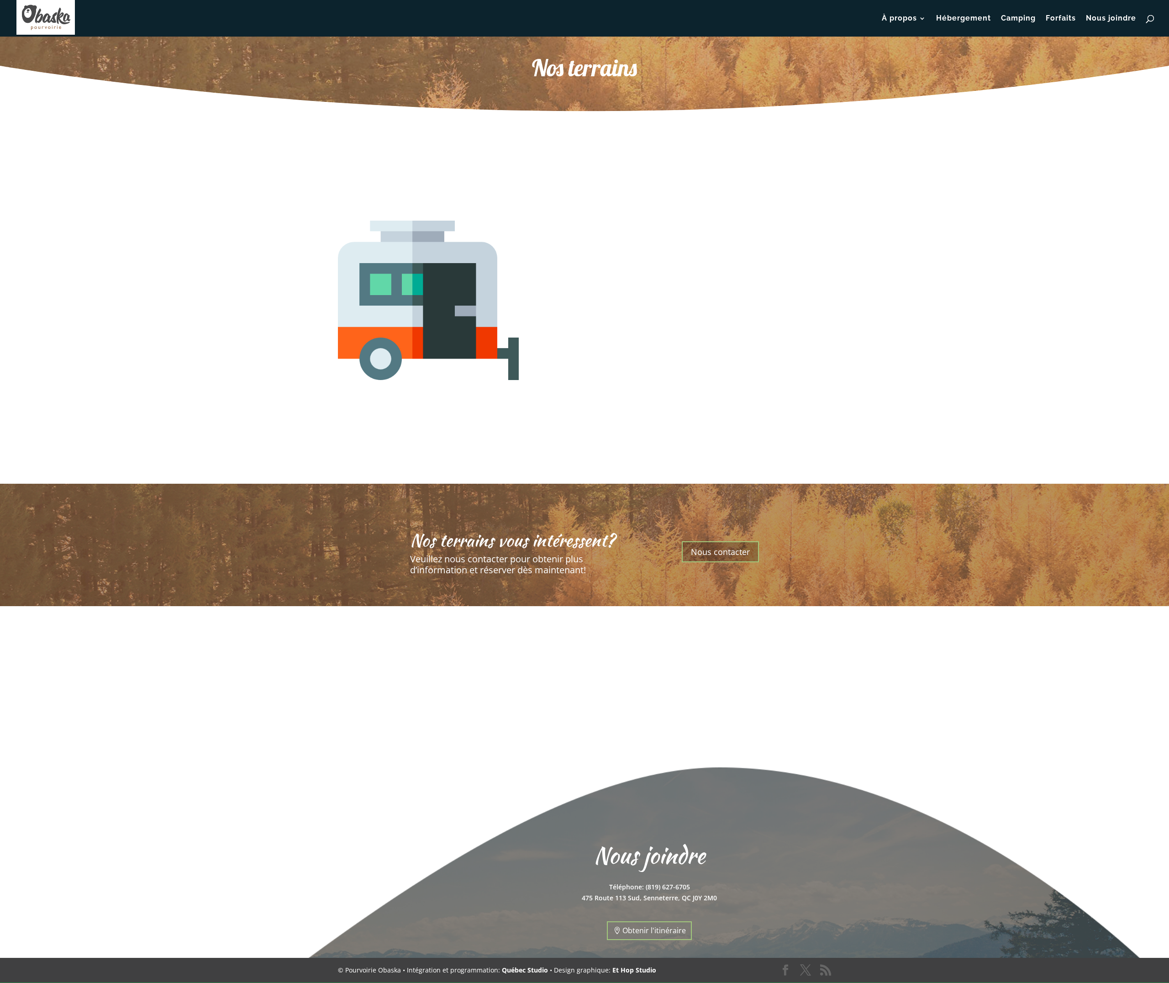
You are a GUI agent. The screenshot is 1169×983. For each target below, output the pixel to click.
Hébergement (963, 18)
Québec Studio (525, 970)
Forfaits (1061, 18)
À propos (899, 18)
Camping (1018, 18)
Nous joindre (1111, 18)
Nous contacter (720, 551)
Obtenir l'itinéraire (654, 930)
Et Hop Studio (634, 970)
